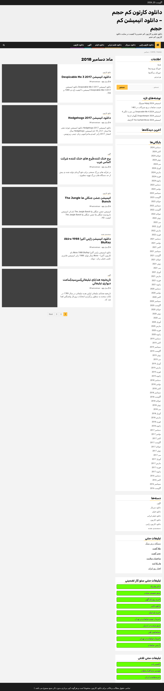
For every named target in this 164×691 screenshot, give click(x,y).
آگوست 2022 (155, 210)
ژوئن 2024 (156, 160)
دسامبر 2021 (155, 239)
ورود (159, 64)
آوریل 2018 (156, 413)
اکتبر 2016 (156, 480)
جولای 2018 (156, 401)
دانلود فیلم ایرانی (115, 45)
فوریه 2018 (156, 422)
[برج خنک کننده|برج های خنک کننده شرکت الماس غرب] (29, 165)
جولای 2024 (156, 156)
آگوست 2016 (155, 488)
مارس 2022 (156, 230)
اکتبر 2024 (156, 151)
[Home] (157, 45)
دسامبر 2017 (155, 430)
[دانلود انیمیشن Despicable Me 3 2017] (29, 83)
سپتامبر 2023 (155, 193)
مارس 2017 (156, 463)
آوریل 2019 (156, 363)
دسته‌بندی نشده (106, 234)
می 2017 (157, 455)
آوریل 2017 (156, 459)
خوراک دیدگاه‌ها (154, 73)
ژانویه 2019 (156, 376)
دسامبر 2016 (155, 476)
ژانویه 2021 (156, 284)
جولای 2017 (156, 447)
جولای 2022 (156, 214)
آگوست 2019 (155, 351)
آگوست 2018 (155, 397)
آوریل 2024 (156, 168)
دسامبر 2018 (155, 380)
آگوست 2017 (155, 442)
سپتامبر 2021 (155, 251)
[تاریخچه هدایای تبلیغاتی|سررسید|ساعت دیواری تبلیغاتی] (29, 288)
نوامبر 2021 (156, 243)
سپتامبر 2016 (155, 484)
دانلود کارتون (78, 45)
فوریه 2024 (156, 176)
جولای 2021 (156, 259)
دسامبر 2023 (155, 185)
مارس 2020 (156, 326)
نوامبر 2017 (156, 434)
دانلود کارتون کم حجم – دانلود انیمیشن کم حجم (137, 20)
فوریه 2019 (156, 372)
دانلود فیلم (99, 45)
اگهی (89, 45)
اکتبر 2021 (156, 247)
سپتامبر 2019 (155, 347)
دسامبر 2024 (155, 147)
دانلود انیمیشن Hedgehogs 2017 (89, 118)
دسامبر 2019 (155, 339)
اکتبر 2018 (156, 388)
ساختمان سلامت (154, 558)
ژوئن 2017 (156, 451)
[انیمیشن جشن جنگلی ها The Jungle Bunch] (29, 206)
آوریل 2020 (156, 322)
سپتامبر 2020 (155, 301)
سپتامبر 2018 (155, 392)
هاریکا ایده (156, 563)
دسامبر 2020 (155, 289)
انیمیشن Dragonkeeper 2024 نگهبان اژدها (144, 116)
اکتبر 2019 (156, 343)
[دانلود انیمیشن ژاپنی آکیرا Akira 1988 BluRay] (29, 247)
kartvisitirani (95, 82)
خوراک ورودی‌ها (154, 68)
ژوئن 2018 (156, 405)
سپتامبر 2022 (155, 205)
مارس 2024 (156, 172)
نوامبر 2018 (156, 384)
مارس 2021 (156, 276)
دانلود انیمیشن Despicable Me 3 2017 (86, 77)
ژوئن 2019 (156, 355)
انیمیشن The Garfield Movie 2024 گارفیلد (144, 120)
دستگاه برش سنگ (153, 543)
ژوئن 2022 (156, 218)
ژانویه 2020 (156, 334)
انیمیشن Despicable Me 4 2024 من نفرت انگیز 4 (141, 111)
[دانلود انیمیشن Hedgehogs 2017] (29, 124)
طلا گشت (156, 548)
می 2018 (157, 409)
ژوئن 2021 (156, 264)
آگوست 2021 (155, 255)
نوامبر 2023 (156, 189)
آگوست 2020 (155, 305)
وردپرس (157, 77)
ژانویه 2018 (156, 426)
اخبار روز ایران (154, 568)
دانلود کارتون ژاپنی (146, 45)
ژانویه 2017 (156, 472)
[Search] (3, 45)
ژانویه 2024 (156, 181)
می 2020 (157, 318)
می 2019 (157, 359)
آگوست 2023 (155, 197)
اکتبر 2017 (156, 438)
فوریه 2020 (156, 330)
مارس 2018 (156, 417)
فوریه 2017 (156, 467)
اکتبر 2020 (156, 297)
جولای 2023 (156, 201)
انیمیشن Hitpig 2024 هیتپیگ (150, 103)
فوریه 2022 (156, 235)
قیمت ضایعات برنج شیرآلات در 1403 (146, 107)
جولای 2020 (156, 309)
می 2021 (157, 268)
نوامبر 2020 (156, 293)
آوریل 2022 (156, 226)
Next (51, 314)
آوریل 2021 (156, 272)
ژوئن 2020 (156, 314)
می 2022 (157, 222)
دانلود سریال (130, 45)
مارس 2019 (156, 368)
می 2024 (157, 164)
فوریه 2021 (156, 280)
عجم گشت (156, 553)
